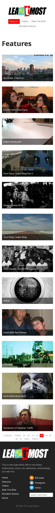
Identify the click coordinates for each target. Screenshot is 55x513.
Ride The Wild (39, 21)
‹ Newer (17, 435)
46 (16, 439)
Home (5, 477)
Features (14, 21)
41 (33, 435)
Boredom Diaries (27, 26)
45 (50, 435)
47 (21, 439)
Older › (27, 439)
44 (46, 435)
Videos (25, 21)
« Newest (7, 435)
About (5, 497)
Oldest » (36, 439)
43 (42, 435)
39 (24, 435)
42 (37, 435)
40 (29, 435)
